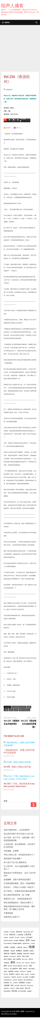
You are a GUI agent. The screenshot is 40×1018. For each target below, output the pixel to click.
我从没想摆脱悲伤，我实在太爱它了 (18, 902)
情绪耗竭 (6, 956)
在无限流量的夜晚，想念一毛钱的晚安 (19, 883)
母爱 (20, 968)
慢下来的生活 (12, 956)
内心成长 (17, 937)
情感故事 (12, 951)
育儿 (11, 982)
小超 (6, 710)
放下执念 (19, 962)
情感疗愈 (6, 953)
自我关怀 (15, 982)
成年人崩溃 (25, 956)
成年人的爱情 (17, 959)
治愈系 (5, 971)
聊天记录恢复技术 (28, 980)
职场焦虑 (6, 982)
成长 (12, 962)
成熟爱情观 (6, 962)
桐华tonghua (24, 710)
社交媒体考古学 (8, 980)
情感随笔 (19, 953)
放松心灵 (27, 962)
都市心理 (27, 988)
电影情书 (13, 977)
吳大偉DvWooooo (18, 707)
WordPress (5, 1014)
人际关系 (27, 934)
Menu (7, 22)
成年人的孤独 (8, 959)
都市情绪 (14, 991)
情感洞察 (26, 951)
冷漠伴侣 (22, 937)
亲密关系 (12, 935)
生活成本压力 (7, 977)
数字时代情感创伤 (17, 966)
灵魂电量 (29, 971)
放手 (23, 962)
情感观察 (13, 953)
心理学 (6, 947)
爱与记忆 (6, 974)
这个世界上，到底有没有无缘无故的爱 (19, 891)
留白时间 (19, 977)
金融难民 (29, 991)
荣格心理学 (23, 985)
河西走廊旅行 (31, 968)
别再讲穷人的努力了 (12, 917)
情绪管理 (32, 953)
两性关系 (19, 932)
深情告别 (16, 971)
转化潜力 (12, 988)
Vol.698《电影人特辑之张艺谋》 (18, 766)
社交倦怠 (32, 977)
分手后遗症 (29, 937)
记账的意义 (6, 988)
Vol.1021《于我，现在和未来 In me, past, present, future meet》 (19, 785)
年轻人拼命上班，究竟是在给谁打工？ (19, 855)
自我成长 (22, 983)
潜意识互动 (23, 971)
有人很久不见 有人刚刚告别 (15, 862)
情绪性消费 (26, 953)
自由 (12, 985)
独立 (22, 974)
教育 (5, 966)
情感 (32, 947)
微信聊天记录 (26, 943)
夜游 (28, 707)
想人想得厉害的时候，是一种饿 (17, 895)
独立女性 (27, 974)
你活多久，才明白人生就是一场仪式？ (19, 887)
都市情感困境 (7, 991)
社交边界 (15, 980)
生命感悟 (32, 974)
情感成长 (6, 951)
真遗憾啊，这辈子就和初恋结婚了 (17, 879)
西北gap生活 (30, 985)
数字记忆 (25, 966)
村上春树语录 (14, 968)
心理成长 (12, 947)
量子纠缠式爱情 (22, 991)
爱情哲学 (12, 974)
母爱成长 (25, 968)
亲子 (32, 932)
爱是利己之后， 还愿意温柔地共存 (18, 899)
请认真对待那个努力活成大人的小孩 (18, 834)
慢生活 (19, 956)
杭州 (15, 710)
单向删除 (16, 940)
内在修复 (11, 937)
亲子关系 (6, 934)
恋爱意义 (25, 947)
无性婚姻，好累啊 (11, 851)
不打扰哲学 (12, 932)
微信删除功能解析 (17, 943)
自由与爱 (17, 985)
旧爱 (30, 966)
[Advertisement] (20, 50)
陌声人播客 (12, 5)
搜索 (5, 801)
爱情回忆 (18, 974)
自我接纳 (28, 982)
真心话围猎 (25, 977)
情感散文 (19, 951)
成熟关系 (30, 959)
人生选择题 (19, 934)
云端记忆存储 (26, 932)
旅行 (10, 710)
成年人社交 (24, 959)
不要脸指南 (8, 913)
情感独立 (32, 951)
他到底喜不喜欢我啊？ (13, 858)
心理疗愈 (19, 947)
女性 (28, 940)
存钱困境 (33, 940)
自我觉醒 (6, 985)
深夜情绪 (10, 971)
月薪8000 (6, 968)
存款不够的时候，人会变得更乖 (17, 830)
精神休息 (20, 980)
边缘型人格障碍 (20, 988)
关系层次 (6, 937)
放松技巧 (33, 962)
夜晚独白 (22, 940)
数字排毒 (10, 966)
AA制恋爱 (6, 932)
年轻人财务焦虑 (8, 943)
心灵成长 (32, 943)
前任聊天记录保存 (8, 940)
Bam (15, 1014)
